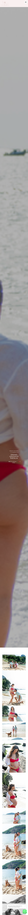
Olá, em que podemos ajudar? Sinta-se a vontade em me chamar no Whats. (15, 906)
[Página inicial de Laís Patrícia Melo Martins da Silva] (5, 3)
